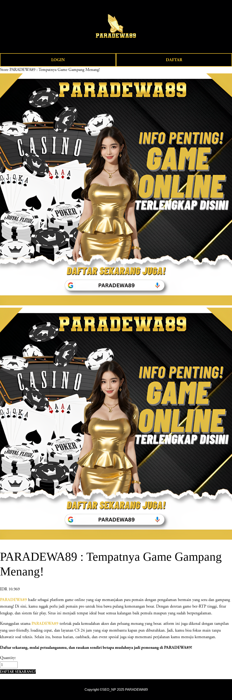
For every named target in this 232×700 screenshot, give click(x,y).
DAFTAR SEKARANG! (18, 671)
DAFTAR (174, 60)
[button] (18, 671)
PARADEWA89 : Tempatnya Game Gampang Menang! (55, 69)
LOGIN (58, 60)
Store (4, 69)
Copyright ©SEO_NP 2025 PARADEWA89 (116, 689)
